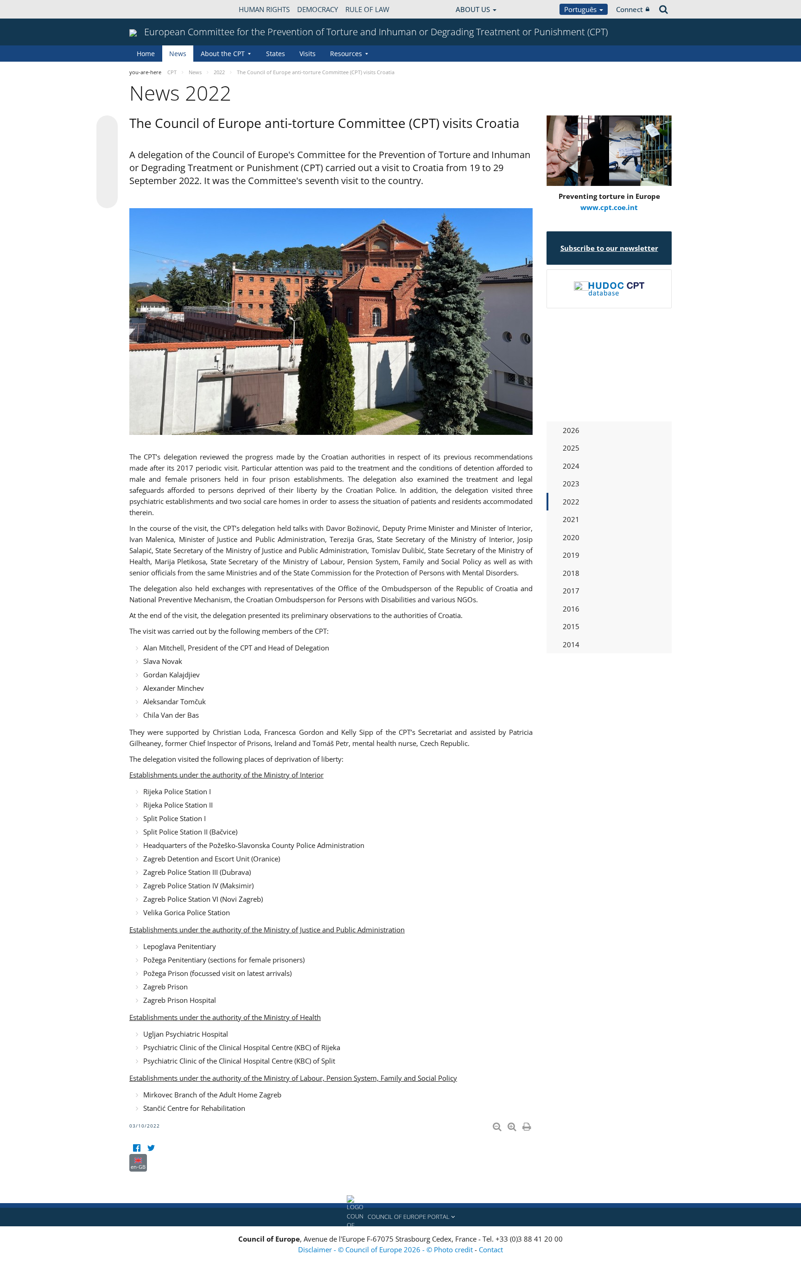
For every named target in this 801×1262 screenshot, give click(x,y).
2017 (571, 590)
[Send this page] (107, 197)
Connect (629, 9)
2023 (571, 483)
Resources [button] (346, 53)
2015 (571, 626)
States (275, 53)
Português (581, 9)
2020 (571, 537)
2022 (571, 501)
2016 (571, 608)
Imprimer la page (527, 1125)
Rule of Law (367, 9)
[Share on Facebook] (107, 162)
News (177, 53)
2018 (571, 573)
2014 (571, 644)
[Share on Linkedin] (107, 180)
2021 (571, 519)
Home (146, 53)
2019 (571, 555)
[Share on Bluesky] (107, 127)
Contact (491, 1249)
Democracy (317, 9)
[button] (400, 1217)
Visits (307, 53)
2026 (571, 430)
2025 (571, 448)
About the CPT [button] (223, 53)
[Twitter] (151, 1148)
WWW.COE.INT (152, 9)
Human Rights (264, 9)
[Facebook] (136, 1148)
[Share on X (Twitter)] (107, 145)
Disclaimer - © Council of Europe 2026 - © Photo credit (386, 1249)
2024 (571, 466)
